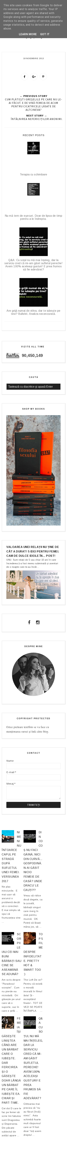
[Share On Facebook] (24, 76)
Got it (45, 34)
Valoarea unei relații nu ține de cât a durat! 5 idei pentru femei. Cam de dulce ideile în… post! (32, 551)
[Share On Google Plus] (33, 76)
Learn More (28, 34)
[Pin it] (43, 76)
